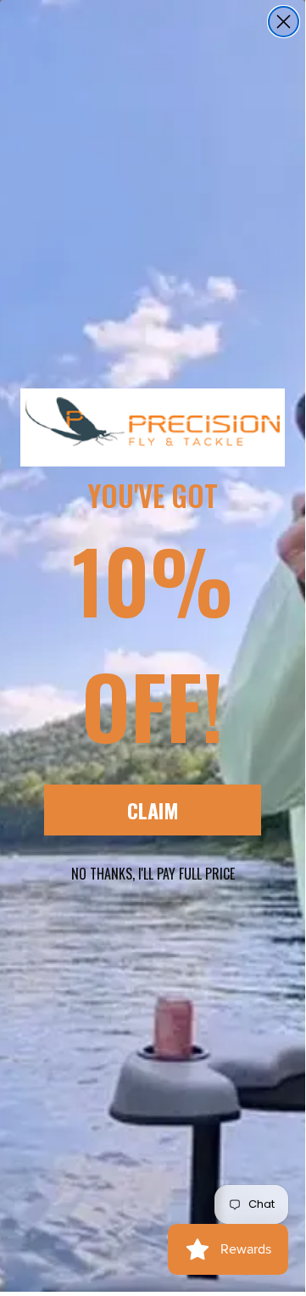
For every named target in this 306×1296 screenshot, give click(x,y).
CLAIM (153, 810)
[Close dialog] (283, 21)
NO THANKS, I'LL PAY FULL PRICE (153, 873)
